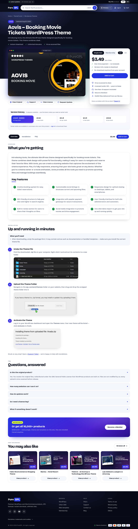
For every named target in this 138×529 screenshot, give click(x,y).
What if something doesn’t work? (23, 409)
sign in (53, 126)
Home (10, 16)
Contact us (87, 507)
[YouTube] (19, 511)
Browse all (121, 446)
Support (32, 102)
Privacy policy (112, 507)
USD (123, 1)
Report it (117, 101)
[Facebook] (10, 511)
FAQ (36, 136)
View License (48, 102)
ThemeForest (18, 16)
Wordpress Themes (30, 16)
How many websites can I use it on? (24, 386)
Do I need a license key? (19, 402)
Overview (14, 136)
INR (128, 1)
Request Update (66, 102)
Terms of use (112, 502)
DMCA (110, 511)
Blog (84, 511)
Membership (63, 511)
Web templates (64, 507)
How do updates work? (19, 394)
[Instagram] (14, 511)
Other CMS (62, 505)
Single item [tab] (98, 53)
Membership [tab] (110, 53)
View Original (17, 102)
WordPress (62, 502)
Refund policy (112, 505)
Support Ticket (33, 354)
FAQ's (85, 502)
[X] (24, 511)
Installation (26, 136)
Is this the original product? (21, 372)
